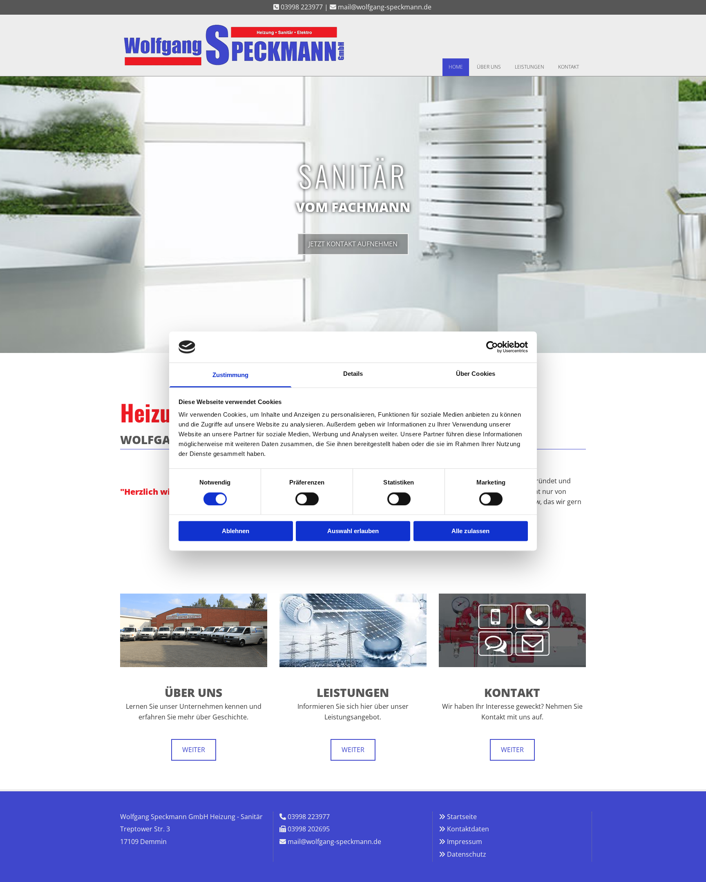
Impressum (464, 841)
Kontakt (568, 66)
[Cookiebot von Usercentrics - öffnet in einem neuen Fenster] (492, 347)
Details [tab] (353, 374)
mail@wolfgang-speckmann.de (334, 841)
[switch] (307, 498)
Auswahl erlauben (353, 531)
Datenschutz (466, 854)
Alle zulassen (470, 531)
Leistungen (529, 66)
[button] (353, 244)
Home (456, 66)
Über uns (489, 66)
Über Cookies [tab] (475, 374)
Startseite (462, 816)
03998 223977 (309, 816)
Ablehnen (235, 531)
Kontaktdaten (468, 828)
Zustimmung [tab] (230, 375)
